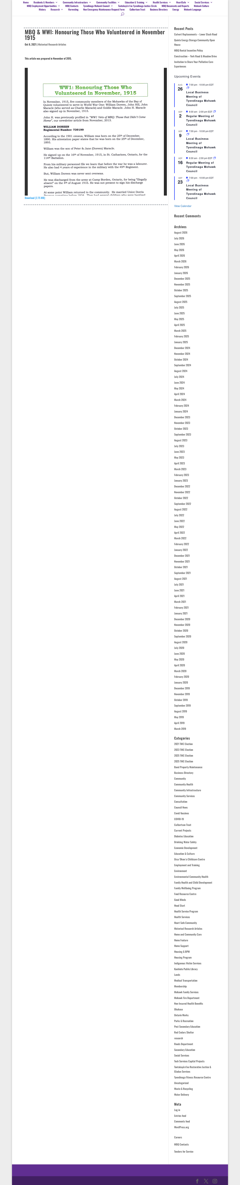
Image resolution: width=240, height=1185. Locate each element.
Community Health (183, 784)
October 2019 (181, 700)
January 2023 (181, 480)
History (42, 9)
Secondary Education (184, 1050)
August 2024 (180, 371)
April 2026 (179, 255)
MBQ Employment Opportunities (42, 6)
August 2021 (180, 579)
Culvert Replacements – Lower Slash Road (195, 34)
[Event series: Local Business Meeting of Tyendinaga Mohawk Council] (188, 87)
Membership (180, 986)
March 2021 (180, 602)
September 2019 (182, 705)
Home (26, 2)
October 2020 (181, 630)
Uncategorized (181, 1083)
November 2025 (182, 284)
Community (180, 778)
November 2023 (182, 423)
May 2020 (179, 659)
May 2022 (179, 527)
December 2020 (182, 619)
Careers (178, 1137)
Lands (177, 975)
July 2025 (179, 307)
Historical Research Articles (52, 44)
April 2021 (179, 596)
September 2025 (182, 296)
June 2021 (179, 590)
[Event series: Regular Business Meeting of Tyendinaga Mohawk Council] (214, 111)
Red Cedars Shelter (184, 1032)
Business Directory (159, 9)
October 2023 (181, 428)
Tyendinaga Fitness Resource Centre (192, 1077)
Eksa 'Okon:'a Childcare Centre (189, 859)
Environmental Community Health (191, 877)
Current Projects (182, 830)
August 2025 (180, 302)
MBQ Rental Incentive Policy (188, 50)
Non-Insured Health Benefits (188, 1003)
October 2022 (181, 498)
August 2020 (180, 642)
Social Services (181, 1055)
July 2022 (179, 515)
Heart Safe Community (185, 923)
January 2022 (181, 550)
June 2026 (179, 244)
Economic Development (185, 848)
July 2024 (179, 377)
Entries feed (180, 1116)
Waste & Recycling (183, 1089)
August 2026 (180, 232)
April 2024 (179, 394)
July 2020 (179, 648)
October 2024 (181, 359)
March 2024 (180, 400)
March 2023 (180, 469)
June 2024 (179, 382)
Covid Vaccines (181, 813)
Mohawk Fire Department (187, 998)
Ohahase (178, 1009)
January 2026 (181, 273)
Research (55, 9)
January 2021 (181, 613)
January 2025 (181, 342)
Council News (181, 807)
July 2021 (179, 584)
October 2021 (181, 567)
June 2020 (179, 653)
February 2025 (181, 336)
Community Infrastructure (75, 2)
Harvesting (73, 9)
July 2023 (179, 446)
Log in (177, 1110)
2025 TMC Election (183, 755)
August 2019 (180, 711)
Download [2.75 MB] (35, 198)
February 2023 (181, 475)
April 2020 (179, 665)
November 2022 (182, 492)
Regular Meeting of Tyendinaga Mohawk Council (201, 120)
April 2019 (179, 723)
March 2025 (180, 330)
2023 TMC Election (183, 750)
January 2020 (181, 682)
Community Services (184, 796)
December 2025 (182, 278)
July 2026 (179, 238)
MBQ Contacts (71, 6)
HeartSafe (181, 2)
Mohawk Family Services (186, 992)
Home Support (181, 946)
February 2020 (181, 676)
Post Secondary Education (187, 1026)
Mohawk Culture (201, 6)
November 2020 (182, 625)
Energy (175, 9)
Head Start (179, 905)
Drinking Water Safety (185, 842)
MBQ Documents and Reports (175, 6)
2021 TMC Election (183, 744)
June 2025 (179, 313)
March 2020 (180, 671)
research (178, 1038)
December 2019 (182, 688)
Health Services (160, 2)
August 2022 (180, 509)
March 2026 (180, 261)
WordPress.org (181, 1127)
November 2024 (182, 354)
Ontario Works (181, 1015)
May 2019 (179, 717)
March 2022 (180, 538)
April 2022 (179, 532)
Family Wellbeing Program (187, 888)
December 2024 (182, 348)
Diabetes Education (184, 836)
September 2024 (182, 365)
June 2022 (179, 521)
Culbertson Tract (137, 9)
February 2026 (181, 267)
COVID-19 (179, 819)
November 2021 (182, 561)
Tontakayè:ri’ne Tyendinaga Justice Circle (137, 6)
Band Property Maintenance (188, 767)
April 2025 (179, 325)
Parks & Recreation (184, 1021)
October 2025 (181, 290)
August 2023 (180, 440)
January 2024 (181, 411)
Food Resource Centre (185, 894)
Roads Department (183, 1044)
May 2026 (179, 250)
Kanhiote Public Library (186, 969)
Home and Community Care (188, 934)
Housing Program (183, 957)
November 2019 (182, 694)
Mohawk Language (192, 9)
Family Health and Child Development (193, 882)
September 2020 (182, 636)
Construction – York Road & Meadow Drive (195, 56)
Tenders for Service (183, 1151)
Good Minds (180, 900)
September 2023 (182, 434)
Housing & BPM (182, 951)
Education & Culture (184, 854)
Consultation (180, 801)
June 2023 (179, 452)
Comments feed (182, 1121)
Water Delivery (181, 1094)
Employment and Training (187, 865)
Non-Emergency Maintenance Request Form (104, 9)
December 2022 (182, 486)
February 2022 (181, 544)
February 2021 (181, 607)
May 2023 (179, 457)
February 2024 (181, 405)
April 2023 (179, 463)
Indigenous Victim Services (187, 963)
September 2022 (182, 504)
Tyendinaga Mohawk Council (96, 6)
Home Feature (181, 940)
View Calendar (182, 206)
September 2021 (182, 573)
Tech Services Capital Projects (189, 1061)
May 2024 (179, 388)
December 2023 (182, 417)
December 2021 (182, 555)
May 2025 (179, 319)
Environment (180, 871)
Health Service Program (186, 911)
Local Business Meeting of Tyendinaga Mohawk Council (201, 98)
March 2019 (180, 729)
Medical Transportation (185, 980)
